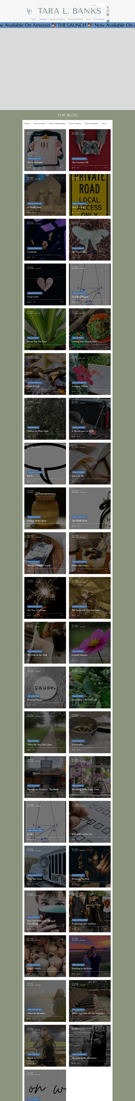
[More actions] (63, 133)
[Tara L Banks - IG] (108, 11)
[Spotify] (108, 14)
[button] (108, 20)
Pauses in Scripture (91, 123)
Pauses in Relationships (57, 123)
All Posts (27, 123)
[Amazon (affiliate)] (108, 7)
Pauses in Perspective (34, 158)
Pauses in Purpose (75, 123)
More (104, 123)
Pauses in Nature (39, 123)
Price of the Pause (33, 561)
